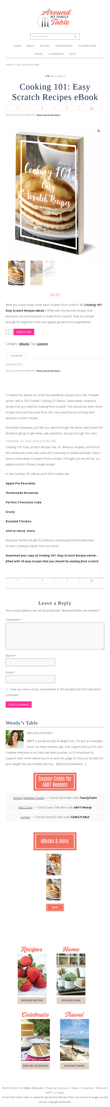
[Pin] (18, 108)
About (76, 1088)
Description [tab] (16, 356)
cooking (42, 344)
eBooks (24, 344)
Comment (14, 620)
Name (11, 656)
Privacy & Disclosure (58, 1088)
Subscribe (88, 1088)
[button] (98, 131)
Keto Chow (25, 807)
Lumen (25, 817)
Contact (59, 1092)
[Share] (42, 108)
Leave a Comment (57, 76)
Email (11, 672)
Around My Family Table (55, 18)
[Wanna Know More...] (71, 764)
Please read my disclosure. (48, 115)
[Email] (91, 108)
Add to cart (23, 332)
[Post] (67, 108)
